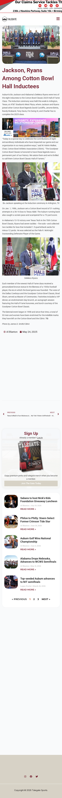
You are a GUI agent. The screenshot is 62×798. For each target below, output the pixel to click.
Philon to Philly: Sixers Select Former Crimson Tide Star (37, 520)
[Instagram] (25, 776)
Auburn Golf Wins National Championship (35, 540)
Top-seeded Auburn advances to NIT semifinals (37, 580)
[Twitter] (37, 776)
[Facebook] (31, 776)
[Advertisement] (31, 366)
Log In (40, 438)
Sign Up (31, 433)
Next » (46, 599)
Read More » (28, 509)
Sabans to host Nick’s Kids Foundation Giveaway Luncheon (38, 500)
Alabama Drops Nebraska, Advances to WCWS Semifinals (38, 560)
